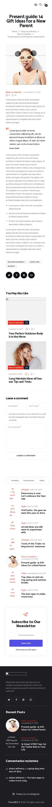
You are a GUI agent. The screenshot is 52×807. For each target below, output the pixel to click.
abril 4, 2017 (33, 506)
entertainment (16, 262)
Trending (15, 480)
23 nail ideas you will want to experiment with (31, 530)
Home (14, 31)
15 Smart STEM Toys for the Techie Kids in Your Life (33, 747)
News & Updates (24, 34)
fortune (35, 262)
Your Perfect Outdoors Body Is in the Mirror (26, 335)
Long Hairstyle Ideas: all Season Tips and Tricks (25, 380)
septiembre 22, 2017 (37, 573)
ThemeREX (13, 802)
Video (24, 573)
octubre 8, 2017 (16, 374)
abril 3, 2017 (33, 523)
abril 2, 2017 (33, 590)
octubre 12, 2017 (16, 329)
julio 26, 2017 (36, 540)
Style (23, 506)
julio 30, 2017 (36, 489)
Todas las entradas (28, 31)
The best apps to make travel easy (33, 595)
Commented (28, 480)
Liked (42, 480)
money (11, 266)
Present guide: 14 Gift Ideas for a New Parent (33, 564)
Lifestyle (25, 489)
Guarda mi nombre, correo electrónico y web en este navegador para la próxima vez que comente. (27, 417)
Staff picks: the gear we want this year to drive (33, 511)
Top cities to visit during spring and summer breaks (33, 580)
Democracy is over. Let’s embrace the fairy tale (33, 496)
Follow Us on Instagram (28, 794)
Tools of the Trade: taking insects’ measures (33, 545)
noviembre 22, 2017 (29, 740)
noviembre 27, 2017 (32, 92)
